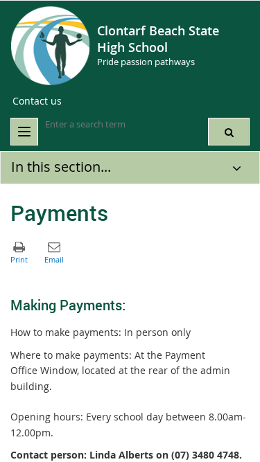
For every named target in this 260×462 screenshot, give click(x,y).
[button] (229, 131)
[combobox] (114, 124)
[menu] (24, 131)
